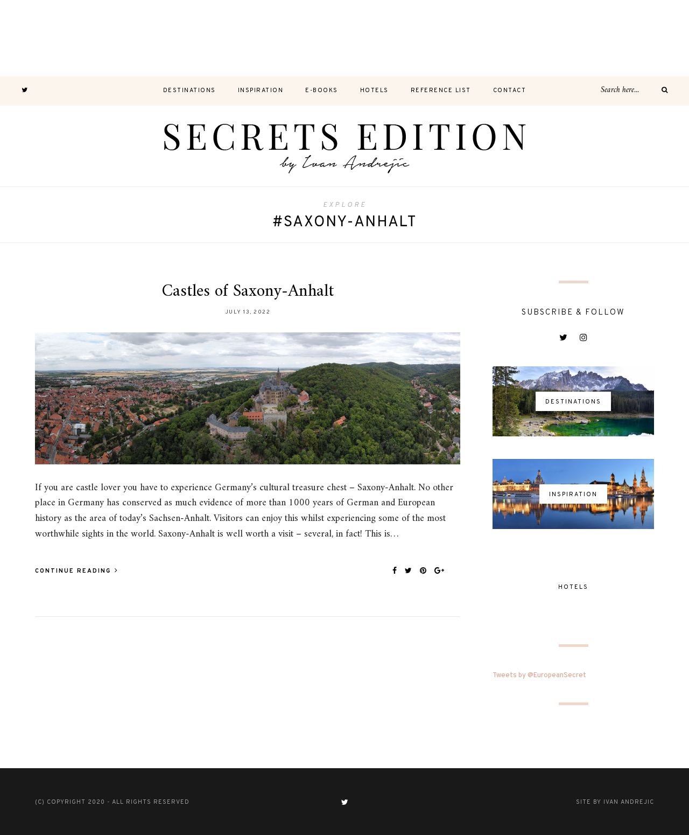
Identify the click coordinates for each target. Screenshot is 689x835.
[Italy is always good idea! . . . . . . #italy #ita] (574, 38)
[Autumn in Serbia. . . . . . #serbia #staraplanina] (344, 38)
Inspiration (261, 90)
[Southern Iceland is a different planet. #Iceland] (114, 38)
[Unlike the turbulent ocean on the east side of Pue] (38, 38)
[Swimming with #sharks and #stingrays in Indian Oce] (421, 38)
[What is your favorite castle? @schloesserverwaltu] (651, 38)
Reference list (441, 90)
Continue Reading (74, 571)
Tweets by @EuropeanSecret (539, 675)
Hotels (374, 90)
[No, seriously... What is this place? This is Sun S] (497, 38)
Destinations (189, 90)
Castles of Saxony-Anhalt (248, 291)
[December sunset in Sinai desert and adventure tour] (268, 38)
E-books (321, 90)
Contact (509, 90)
